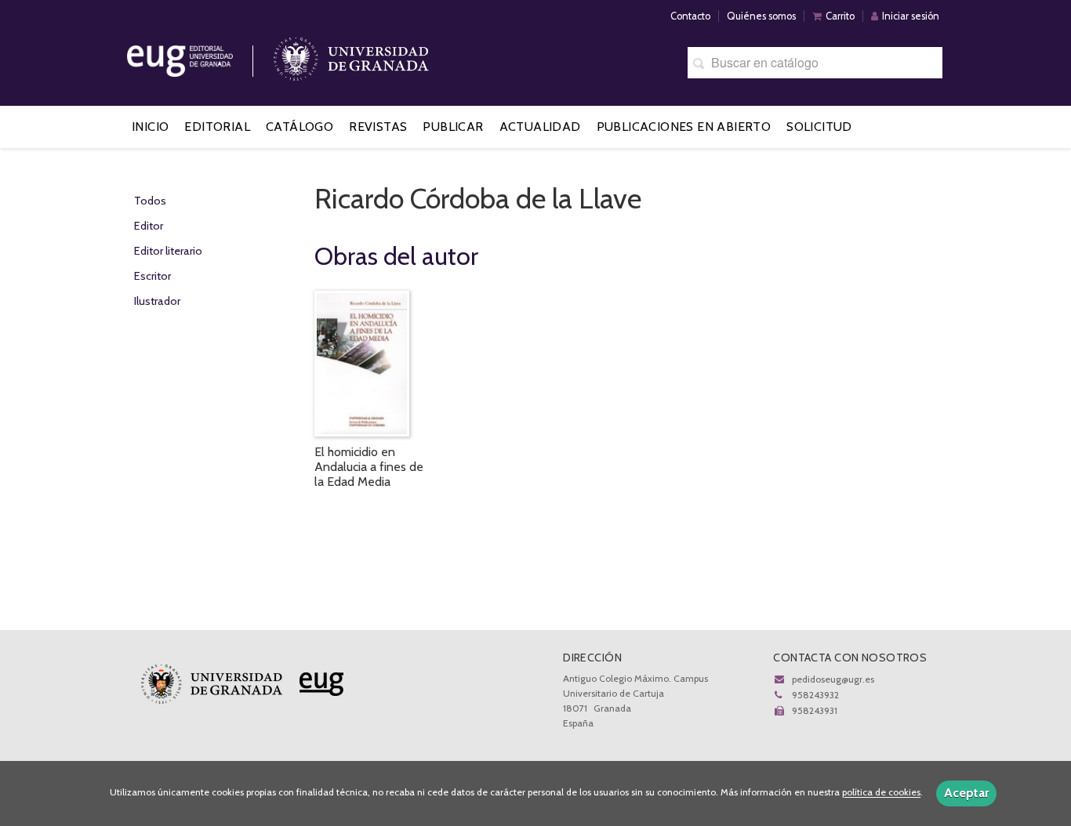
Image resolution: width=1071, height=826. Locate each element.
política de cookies (881, 793)
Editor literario (168, 251)
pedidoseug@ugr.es (833, 679)
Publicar (453, 126)
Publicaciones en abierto (684, 126)
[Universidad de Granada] (351, 55)
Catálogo (299, 126)
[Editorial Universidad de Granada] (200, 55)
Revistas (378, 126)
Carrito (840, 16)
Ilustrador (157, 301)
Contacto (690, 16)
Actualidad (540, 126)
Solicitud (819, 126)
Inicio (150, 126)
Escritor (152, 276)
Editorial (217, 126)
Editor (148, 226)
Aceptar (966, 792)
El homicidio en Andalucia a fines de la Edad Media (368, 466)
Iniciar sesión (910, 16)
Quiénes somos (761, 16)
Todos (150, 201)
